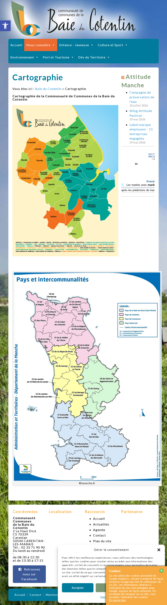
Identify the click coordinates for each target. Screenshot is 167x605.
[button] (5, 25)
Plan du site (102, 541)
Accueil (16, 45)
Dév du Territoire (91, 57)
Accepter (78, 587)
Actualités (101, 524)
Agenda (99, 530)
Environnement (22, 57)
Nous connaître (38, 45)
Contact (99, 535)
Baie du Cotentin (48, 89)
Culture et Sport (110, 45)
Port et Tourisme (56, 57)
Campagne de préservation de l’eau (142, 96)
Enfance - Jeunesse (74, 45)
